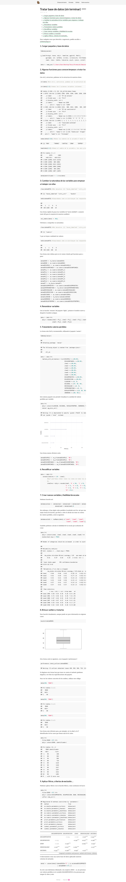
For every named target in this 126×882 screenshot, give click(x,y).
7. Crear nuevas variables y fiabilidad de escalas (57, 31)
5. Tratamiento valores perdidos (53, 27)
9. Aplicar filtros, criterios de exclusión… (55, 36)
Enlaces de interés (62, 2)
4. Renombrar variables (50, 24)
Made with (65, 879)
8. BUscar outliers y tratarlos (52, 33)
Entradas (71, 2)
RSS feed (58, 879)
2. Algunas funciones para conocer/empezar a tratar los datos (62, 18)
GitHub (77, 2)
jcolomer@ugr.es (45, 41)
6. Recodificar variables (50, 29)
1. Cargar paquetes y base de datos (53, 15)
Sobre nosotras (85, 2)
